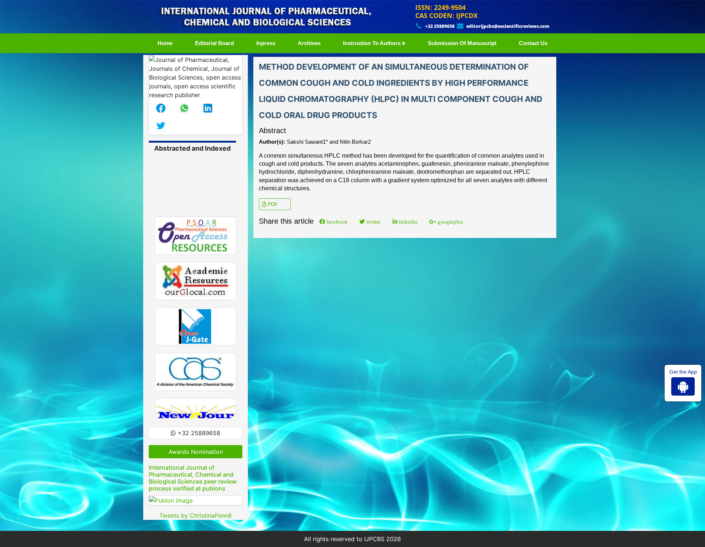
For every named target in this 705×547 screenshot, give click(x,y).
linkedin (407, 221)
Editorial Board (214, 43)
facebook (336, 221)
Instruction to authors (372, 43)
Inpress (265, 43)
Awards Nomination (196, 451)
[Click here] (195, 500)
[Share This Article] (161, 108)
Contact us (533, 43)
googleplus (449, 221)
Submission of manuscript (462, 43)
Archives (309, 43)
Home (167, 43)
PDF (272, 204)
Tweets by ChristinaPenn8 (195, 515)
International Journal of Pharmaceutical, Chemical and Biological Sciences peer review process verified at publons (192, 478)
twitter (373, 221)
